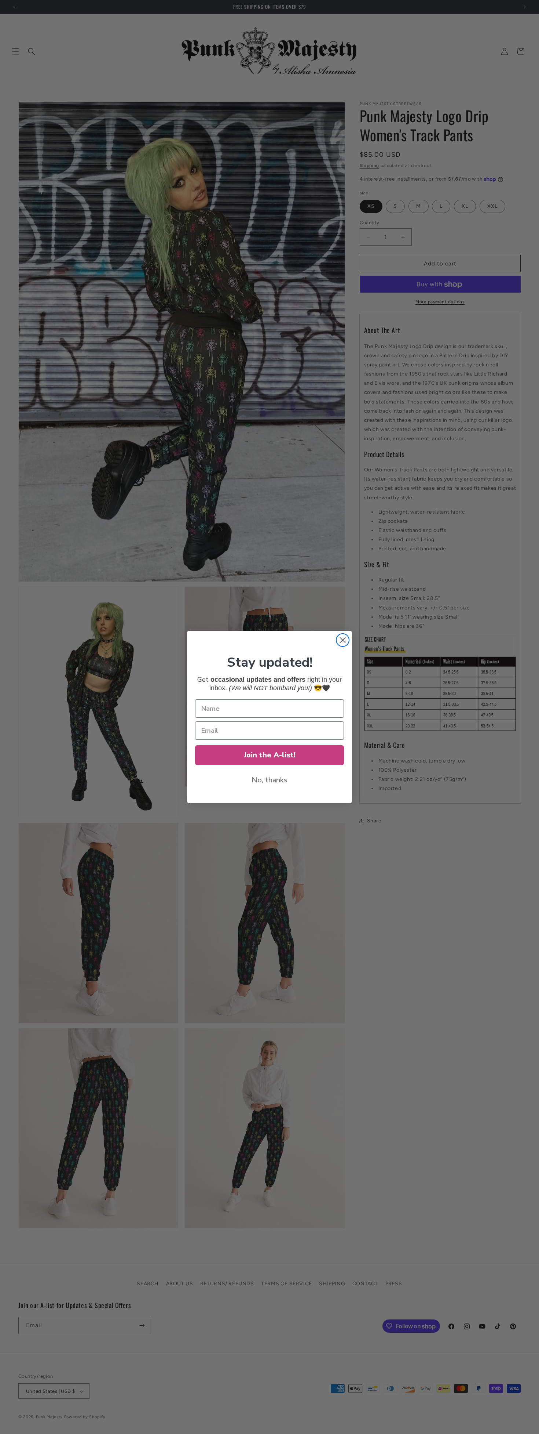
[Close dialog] (342, 640)
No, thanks (269, 780)
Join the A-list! (270, 755)
